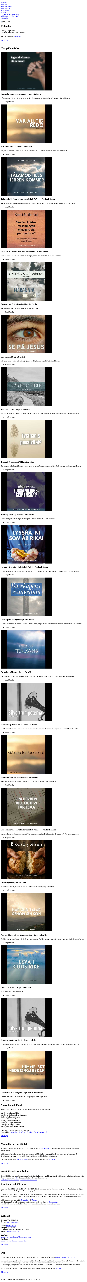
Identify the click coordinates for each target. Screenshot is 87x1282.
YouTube (4, 4)
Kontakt (3, 12)
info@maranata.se (12, 1222)
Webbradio (4, 18)
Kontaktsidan (53, 1202)
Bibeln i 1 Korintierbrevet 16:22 (66, 1257)
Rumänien (24, 1200)
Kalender (4, 3)
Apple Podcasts (39, 1132)
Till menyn (4, 40)
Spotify (29, 1132)
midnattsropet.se (46, 1148)
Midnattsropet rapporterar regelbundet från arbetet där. (19, 1180)
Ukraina (34, 1200)
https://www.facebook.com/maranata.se (14, 1241)
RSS (47, 1132)
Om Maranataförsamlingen (10, 14)
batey (16, 1178)
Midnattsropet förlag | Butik (10, 16)
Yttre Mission (5, 10)
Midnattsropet (5, 8)
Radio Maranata (6, 6)
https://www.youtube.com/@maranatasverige (16, 1237)
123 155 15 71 (11, 1226)
